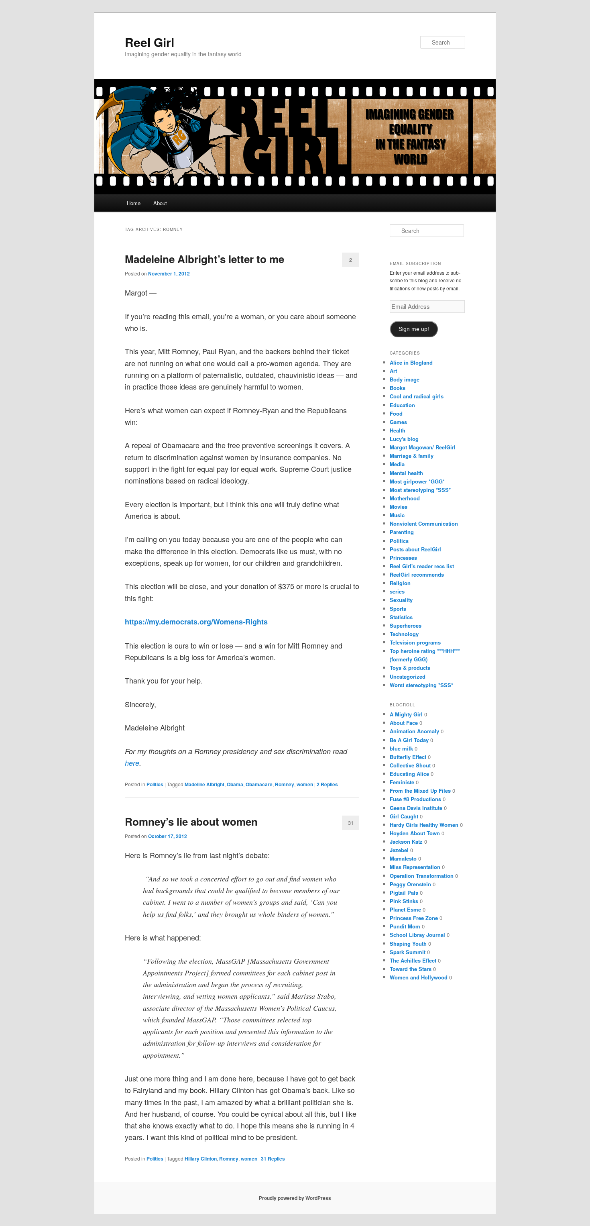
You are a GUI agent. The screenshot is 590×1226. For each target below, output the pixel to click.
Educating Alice (409, 773)
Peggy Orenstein (410, 884)
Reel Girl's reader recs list (422, 566)
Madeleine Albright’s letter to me (204, 258)
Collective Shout (410, 765)
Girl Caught (404, 816)
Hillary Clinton (201, 1158)
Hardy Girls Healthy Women (424, 824)
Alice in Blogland (411, 362)
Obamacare (259, 784)
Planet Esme (405, 909)
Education (402, 405)
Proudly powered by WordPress (295, 1198)
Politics (154, 784)
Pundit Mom (405, 926)
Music (397, 515)
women (305, 784)
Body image (404, 379)
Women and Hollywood (419, 977)
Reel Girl (149, 42)
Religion (400, 583)
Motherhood (405, 498)
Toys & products (410, 667)
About (160, 203)
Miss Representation (415, 867)
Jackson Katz (406, 841)
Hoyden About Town (415, 833)
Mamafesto (403, 858)
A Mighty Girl (406, 714)
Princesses (403, 557)
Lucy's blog (404, 439)
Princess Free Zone (414, 918)
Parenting (402, 532)
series (397, 591)
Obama (235, 784)
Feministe (402, 782)
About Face (404, 722)
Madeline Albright (204, 784)
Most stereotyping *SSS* (420, 490)
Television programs (415, 642)
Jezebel (399, 850)
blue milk (401, 748)
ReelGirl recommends (417, 574)
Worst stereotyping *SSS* (421, 685)
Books (397, 388)
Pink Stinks (404, 901)
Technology (404, 634)
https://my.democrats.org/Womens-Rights (196, 621)
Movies (398, 506)
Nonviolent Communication (424, 523)
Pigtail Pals (404, 892)
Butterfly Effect (408, 757)
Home (133, 203)
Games (398, 422)
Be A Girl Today (409, 740)
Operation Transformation (422, 875)
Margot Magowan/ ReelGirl (423, 447)
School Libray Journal (417, 934)
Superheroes (405, 625)
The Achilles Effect (413, 960)
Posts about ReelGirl (415, 549)
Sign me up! (414, 329)
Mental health (406, 473)
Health (397, 430)
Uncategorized (407, 676)
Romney (284, 784)
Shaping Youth (408, 943)
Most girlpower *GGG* (417, 481)
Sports (398, 608)
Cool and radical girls (417, 396)
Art (393, 371)
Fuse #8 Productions (415, 799)
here (132, 763)
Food (396, 413)
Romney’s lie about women (191, 821)
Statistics (401, 617)
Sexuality (401, 600)
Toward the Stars (410, 969)
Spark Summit (407, 952)
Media (397, 464)
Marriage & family (411, 455)
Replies (327, 784)
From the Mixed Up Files (420, 790)
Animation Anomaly (414, 731)
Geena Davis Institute (416, 808)
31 (351, 822)
